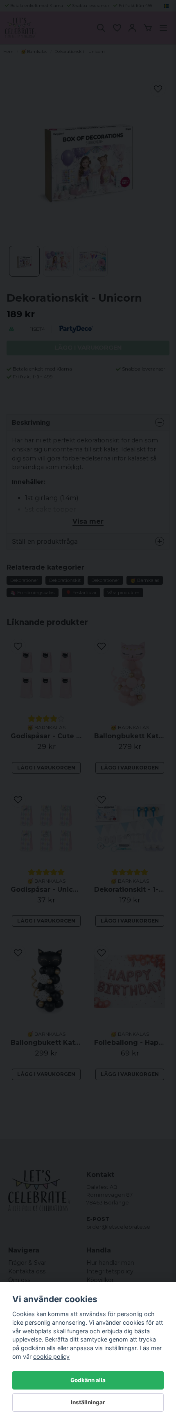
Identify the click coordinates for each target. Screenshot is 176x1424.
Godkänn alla (88, 1380)
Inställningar (88, 1402)
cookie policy (51, 1356)
